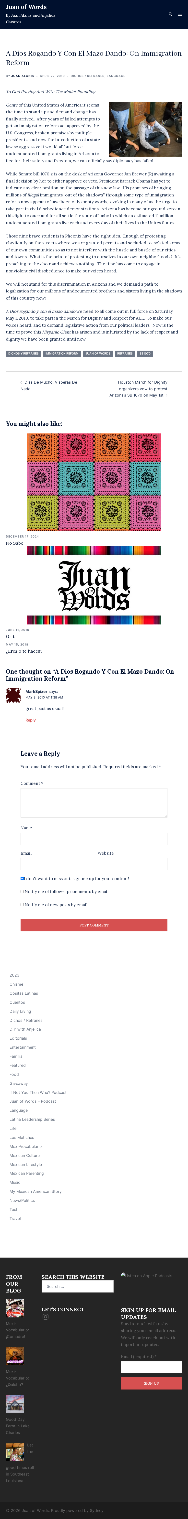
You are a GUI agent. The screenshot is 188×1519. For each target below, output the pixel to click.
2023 (14, 975)
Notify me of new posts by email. (56, 904)
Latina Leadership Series (32, 1119)
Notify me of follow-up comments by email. (67, 891)
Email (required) (139, 1356)
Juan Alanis (22, 76)
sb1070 (145, 353)
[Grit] (94, 584)
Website (106, 853)
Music (15, 1182)
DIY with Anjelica (25, 1029)
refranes (125, 353)
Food (14, 1074)
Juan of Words (26, 7)
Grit (10, 636)
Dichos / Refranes (88, 76)
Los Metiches (22, 1137)
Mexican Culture (25, 1155)
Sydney (97, 1510)
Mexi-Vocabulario (26, 1146)
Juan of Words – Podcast (33, 1101)
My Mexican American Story (36, 1191)
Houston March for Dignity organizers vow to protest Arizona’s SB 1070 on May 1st (138, 389)
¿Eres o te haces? (24, 651)
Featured (18, 1065)
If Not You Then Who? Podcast (38, 1092)
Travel (15, 1218)
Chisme (16, 984)
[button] (170, 14)
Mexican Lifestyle (26, 1164)
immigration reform (62, 353)
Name (26, 827)
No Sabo (15, 543)
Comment (32, 783)
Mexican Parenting (27, 1173)
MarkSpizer (36, 691)
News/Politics (22, 1200)
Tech (14, 1209)
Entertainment (23, 1047)
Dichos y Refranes (23, 353)
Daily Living (20, 1011)
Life (13, 1128)
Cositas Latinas (24, 993)
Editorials (18, 1038)
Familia (16, 1056)
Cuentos (17, 1002)
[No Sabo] (94, 481)
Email (26, 853)
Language (116, 76)
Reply (30, 720)
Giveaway (19, 1083)
